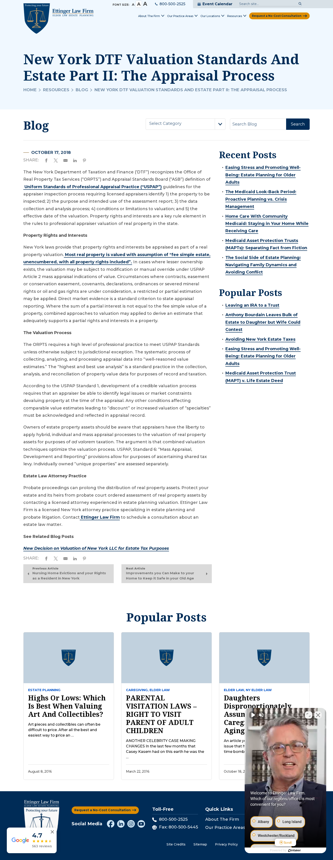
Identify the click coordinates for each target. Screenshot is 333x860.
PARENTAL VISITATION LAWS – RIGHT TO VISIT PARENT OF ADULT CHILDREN (161, 714)
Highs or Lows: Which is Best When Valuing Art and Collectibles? (67, 706)
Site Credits (176, 844)
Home (30, 89)
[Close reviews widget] (52, 832)
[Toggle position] (308, 715)
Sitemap (200, 844)
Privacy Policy (226, 844)
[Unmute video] (252, 715)
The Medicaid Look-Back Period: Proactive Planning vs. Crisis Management (260, 199)
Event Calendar (217, 4)
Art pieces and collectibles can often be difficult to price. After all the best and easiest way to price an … (64, 729)
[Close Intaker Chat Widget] (318, 715)
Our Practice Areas (225, 827)
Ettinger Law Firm (100, 517)
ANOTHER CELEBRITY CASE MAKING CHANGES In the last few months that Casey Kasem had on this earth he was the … (165, 749)
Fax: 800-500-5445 (178, 827)
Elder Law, (234, 690)
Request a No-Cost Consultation (277, 15)
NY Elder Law (259, 690)
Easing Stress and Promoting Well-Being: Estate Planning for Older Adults (263, 175)
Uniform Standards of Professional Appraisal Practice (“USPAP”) (92, 186)
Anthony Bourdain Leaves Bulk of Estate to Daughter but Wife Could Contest (262, 322)
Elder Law (160, 690)
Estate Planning (44, 690)
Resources (56, 89)
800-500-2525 (172, 4)
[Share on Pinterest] (84, 159)
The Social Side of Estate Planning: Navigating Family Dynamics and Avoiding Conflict (263, 265)
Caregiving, (137, 690)
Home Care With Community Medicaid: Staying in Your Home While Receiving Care (267, 224)
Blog (82, 89)
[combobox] (185, 124)
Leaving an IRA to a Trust (252, 305)
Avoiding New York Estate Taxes (260, 339)
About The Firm (222, 819)
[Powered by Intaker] (294, 850)
